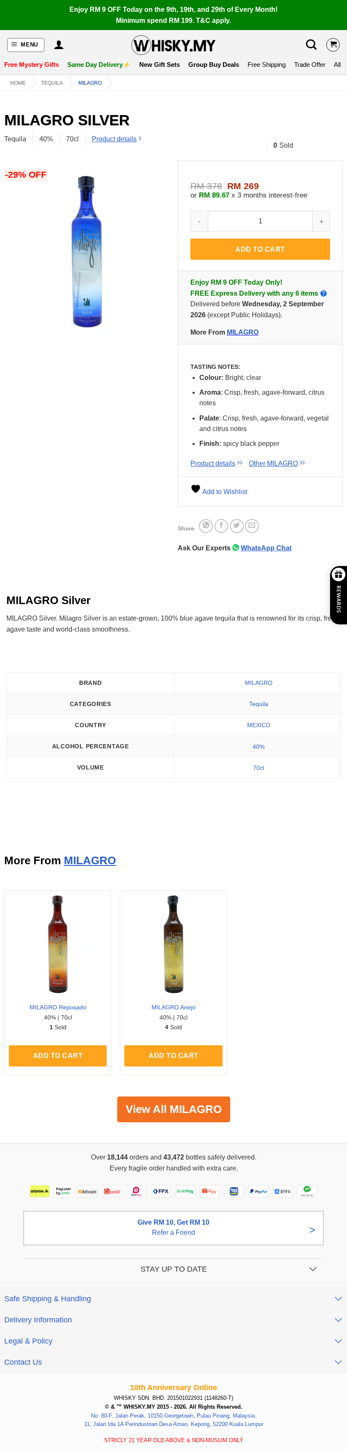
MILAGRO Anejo (173, 1007)
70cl (258, 767)
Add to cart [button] (58, 1055)
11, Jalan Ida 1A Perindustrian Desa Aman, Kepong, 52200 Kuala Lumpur (173, 1424)
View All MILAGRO (174, 1109)
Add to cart (260, 249)
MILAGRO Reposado (58, 1007)
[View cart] (333, 45)
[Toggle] (313, 1270)
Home (17, 83)
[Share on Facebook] (222, 526)
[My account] (58, 44)
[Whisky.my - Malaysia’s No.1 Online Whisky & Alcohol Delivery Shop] (173, 45)
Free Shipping (267, 64)
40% (258, 746)
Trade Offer (309, 64)
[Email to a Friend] (252, 526)
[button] (26, 45)
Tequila (52, 83)
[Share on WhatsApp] (206, 526)
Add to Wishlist (224, 491)
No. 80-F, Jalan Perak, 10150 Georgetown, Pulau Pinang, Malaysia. (173, 1415)
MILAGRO (90, 83)
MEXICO (258, 725)
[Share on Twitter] (237, 526)
